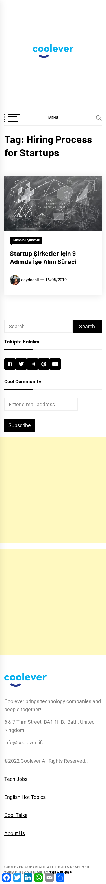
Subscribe (19, 425)
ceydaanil (30, 279)
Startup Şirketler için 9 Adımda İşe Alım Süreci (43, 257)
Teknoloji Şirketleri (26, 240)
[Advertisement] (53, 490)
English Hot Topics (25, 797)
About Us (14, 833)
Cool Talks (15, 815)
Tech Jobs (15, 779)
